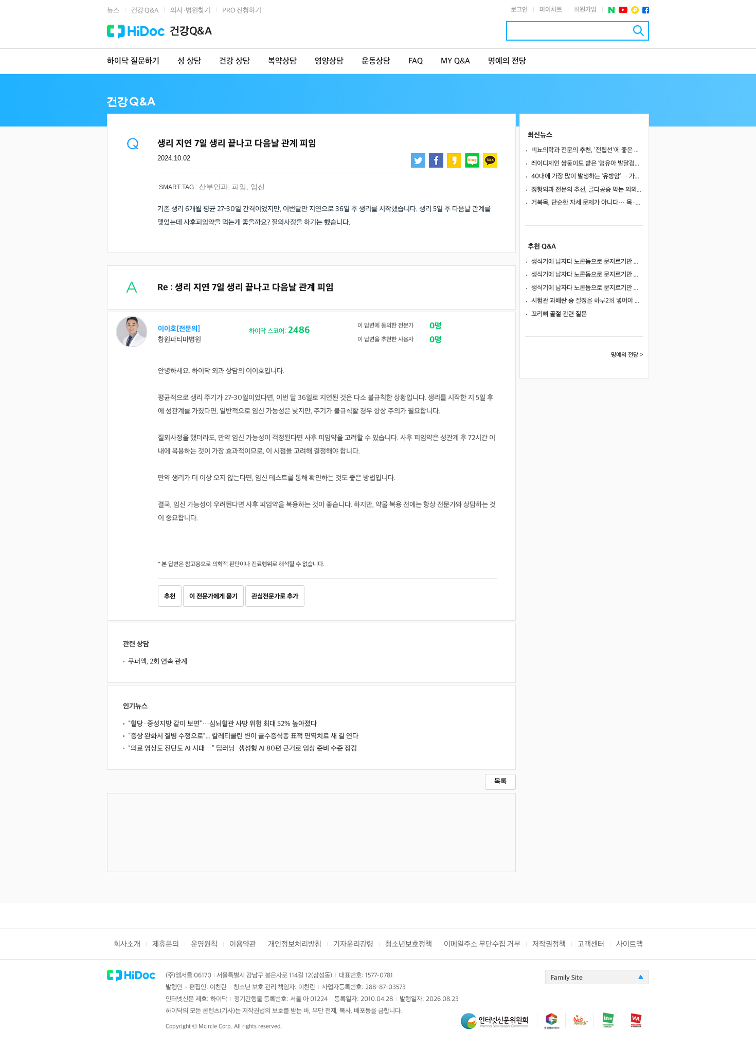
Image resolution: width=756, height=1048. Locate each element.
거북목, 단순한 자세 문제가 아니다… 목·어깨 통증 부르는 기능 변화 (587, 202)
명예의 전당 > (627, 355)
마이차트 (550, 10)
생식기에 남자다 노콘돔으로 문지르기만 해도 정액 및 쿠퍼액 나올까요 (587, 262)
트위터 (418, 160)
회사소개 (127, 944)
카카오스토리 (454, 160)
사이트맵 (629, 944)
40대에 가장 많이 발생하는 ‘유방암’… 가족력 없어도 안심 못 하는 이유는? (587, 176)
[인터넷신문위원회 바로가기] (498, 1025)
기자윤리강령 (353, 944)
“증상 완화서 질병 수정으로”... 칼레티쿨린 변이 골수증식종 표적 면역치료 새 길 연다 (243, 736)
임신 (257, 187)
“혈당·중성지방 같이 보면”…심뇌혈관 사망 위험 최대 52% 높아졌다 (222, 723)
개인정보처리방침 (294, 944)
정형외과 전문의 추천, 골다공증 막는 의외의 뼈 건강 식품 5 (587, 190)
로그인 (519, 10)
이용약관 (242, 944)
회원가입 (585, 10)
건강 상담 (234, 61)
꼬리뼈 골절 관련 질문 (559, 314)
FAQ (415, 61)
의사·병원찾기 (190, 10)
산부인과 (213, 187)
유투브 (623, 10)
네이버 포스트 (611, 10)
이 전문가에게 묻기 (213, 596)
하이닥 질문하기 (133, 61)
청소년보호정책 (408, 944)
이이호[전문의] (179, 328)
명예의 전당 (507, 61)
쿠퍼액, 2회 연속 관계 (157, 661)
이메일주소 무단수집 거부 (482, 944)
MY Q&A (455, 61)
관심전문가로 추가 (274, 596)
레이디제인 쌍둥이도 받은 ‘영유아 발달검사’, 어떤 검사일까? (587, 163)
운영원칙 (204, 944)
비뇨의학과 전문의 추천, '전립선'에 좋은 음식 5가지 (587, 150)
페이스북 (645, 10)
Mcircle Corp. (215, 1027)
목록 (500, 781)
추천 (169, 596)
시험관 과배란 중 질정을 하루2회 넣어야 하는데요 (587, 301)
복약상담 (282, 61)
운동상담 (376, 61)
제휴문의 (165, 944)
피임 (239, 187)
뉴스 (113, 10)
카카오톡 (490, 160)
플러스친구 (635, 10)
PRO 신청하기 (241, 10)
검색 (638, 30)
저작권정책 (549, 944)
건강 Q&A (144, 10)
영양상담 (329, 61)
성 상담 (189, 61)
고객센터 (591, 944)
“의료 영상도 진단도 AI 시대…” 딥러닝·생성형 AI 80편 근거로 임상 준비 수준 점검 (242, 748)
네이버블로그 (472, 160)
